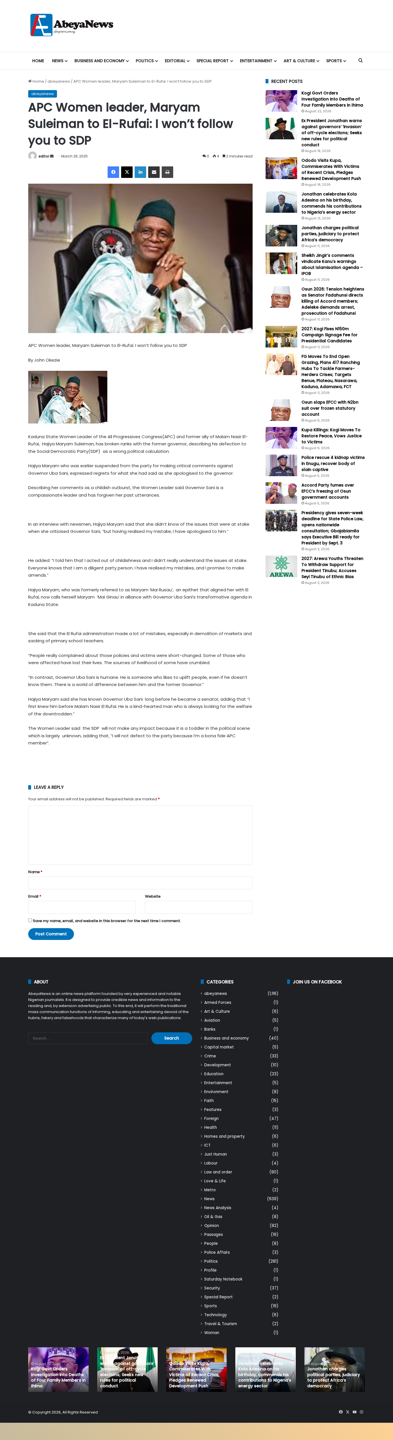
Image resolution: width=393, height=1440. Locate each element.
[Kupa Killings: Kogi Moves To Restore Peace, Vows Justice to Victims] (281, 438)
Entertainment (256, 61)
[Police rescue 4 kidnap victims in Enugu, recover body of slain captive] (281, 465)
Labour (211, 1163)
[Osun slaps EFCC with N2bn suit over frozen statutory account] (281, 410)
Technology (215, 1315)
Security (212, 1288)
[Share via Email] (154, 172)
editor (44, 156)
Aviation (212, 1020)
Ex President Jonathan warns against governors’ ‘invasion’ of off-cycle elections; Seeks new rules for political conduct (332, 133)
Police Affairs (217, 1252)
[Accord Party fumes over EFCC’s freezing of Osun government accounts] (281, 493)
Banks (209, 1029)
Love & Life (215, 1181)
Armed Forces (217, 1002)
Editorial (175, 61)
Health (210, 1127)
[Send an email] (52, 156)
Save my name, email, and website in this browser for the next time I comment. (107, 921)
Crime (210, 1056)
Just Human (215, 1154)
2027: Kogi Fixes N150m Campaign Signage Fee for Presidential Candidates (330, 335)
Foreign (211, 1118)
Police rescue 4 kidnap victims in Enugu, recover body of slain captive (333, 463)
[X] (127, 172)
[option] (58, 1369)
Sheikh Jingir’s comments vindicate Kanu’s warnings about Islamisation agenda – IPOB (332, 264)
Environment (216, 1092)
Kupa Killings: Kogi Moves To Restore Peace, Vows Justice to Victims (332, 436)
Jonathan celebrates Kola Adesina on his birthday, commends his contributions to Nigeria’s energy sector (332, 203)
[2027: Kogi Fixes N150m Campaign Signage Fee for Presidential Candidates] (281, 336)
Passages (213, 1234)
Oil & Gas (213, 1216)
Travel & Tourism (220, 1324)
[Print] (167, 172)
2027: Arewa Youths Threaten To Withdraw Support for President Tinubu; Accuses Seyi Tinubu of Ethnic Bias (332, 568)
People (211, 1243)
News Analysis (217, 1208)
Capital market (219, 1047)
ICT (207, 1145)
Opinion (211, 1225)
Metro (210, 1190)
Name (35, 872)
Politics (145, 61)
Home (38, 61)
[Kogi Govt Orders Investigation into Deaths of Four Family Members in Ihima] (281, 101)
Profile (210, 1270)
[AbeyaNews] (72, 26)
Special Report (213, 61)
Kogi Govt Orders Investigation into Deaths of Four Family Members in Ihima (332, 99)
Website (153, 896)
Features (213, 1109)
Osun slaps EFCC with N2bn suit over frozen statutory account (330, 408)
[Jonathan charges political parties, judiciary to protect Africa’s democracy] (281, 235)
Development (217, 1065)
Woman (211, 1332)
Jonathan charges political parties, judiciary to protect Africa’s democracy (330, 234)
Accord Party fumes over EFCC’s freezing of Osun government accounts (328, 491)
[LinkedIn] (140, 172)
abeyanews (58, 81)
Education (214, 1074)
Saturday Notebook (223, 1279)
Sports (334, 61)
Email (34, 896)
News (57, 61)
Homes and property (224, 1136)
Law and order (218, 1172)
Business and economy (100, 61)
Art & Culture (299, 61)
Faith (209, 1100)
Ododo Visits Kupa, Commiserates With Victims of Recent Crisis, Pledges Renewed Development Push (331, 169)
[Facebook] (113, 172)
